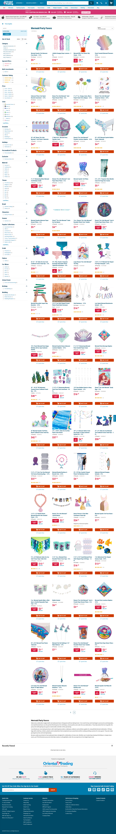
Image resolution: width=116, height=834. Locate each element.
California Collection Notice (72, 804)
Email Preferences (27, 824)
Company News (46, 815)
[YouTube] (107, 789)
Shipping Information (28, 811)
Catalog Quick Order (7, 800)
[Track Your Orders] (97, 3)
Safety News (68, 807)
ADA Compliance (27, 822)
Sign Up (53, 790)
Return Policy (26, 809)
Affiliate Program (46, 807)
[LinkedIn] (94, 789)
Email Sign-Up (5, 813)
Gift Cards (4, 809)
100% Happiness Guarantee (49, 811)
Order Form (26, 807)
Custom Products (100, 800)
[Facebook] (89, 789)
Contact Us (26, 800)
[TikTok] (103, 789)
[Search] (91, 3)
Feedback (114, 418)
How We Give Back (47, 802)
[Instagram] (112, 789)
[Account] (106, 3)
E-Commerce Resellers (70, 811)
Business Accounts (6, 804)
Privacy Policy (68, 800)
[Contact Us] (101, 3)
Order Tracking (27, 804)
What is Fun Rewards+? (7, 817)
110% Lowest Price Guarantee (49, 809)
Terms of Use (68, 802)
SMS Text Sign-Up (6, 815)
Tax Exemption (27, 820)
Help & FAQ (26, 802)
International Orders (28, 815)
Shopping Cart (26, 813)
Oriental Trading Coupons (8, 811)
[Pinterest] (98, 789)
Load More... (6, 123)
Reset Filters (23, 31)
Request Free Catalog (7, 807)
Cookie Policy (68, 813)
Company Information (47, 800)
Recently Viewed (8, 745)
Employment (45, 804)
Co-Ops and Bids (6, 802)
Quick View (41, 72)
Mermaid (7, 34)
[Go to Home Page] (2, 24)
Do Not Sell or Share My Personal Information (76, 809)
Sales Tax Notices (27, 817)
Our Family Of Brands (47, 813)
